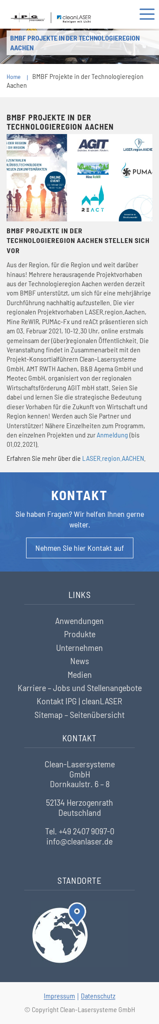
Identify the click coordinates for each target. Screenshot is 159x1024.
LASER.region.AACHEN (113, 458)
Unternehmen (79, 647)
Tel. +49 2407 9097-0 (79, 831)
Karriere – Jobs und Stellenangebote (80, 687)
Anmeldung (112, 434)
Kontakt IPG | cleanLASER (79, 701)
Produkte (79, 634)
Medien (80, 674)
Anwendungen (79, 620)
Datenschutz (98, 995)
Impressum (59, 995)
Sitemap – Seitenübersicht (79, 714)
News (79, 660)
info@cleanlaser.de (79, 841)
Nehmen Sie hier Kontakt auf (79, 548)
